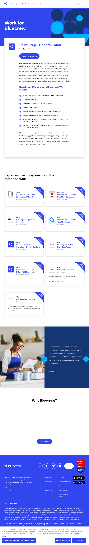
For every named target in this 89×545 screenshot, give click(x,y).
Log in (78, 4)
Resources (43, 4)
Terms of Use (63, 490)
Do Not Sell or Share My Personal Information (19, 540)
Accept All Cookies (63, 540)
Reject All (79, 540)
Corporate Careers (64, 481)
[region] (44, 535)
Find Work (25, 4)
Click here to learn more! (59, 71)
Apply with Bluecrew (29, 56)
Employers (15, 4)
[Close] (85, 529)
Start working (44, 441)
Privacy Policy (63, 486)
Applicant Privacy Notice (64, 495)
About (34, 4)
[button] (44, 359)
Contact (61, 477)
